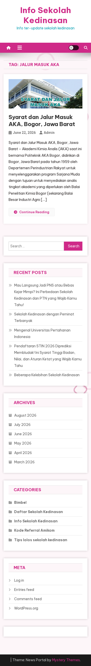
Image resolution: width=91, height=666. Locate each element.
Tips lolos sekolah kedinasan (40, 540)
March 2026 (24, 462)
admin (49, 133)
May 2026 (22, 443)
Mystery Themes (66, 660)
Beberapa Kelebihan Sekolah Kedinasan (47, 375)
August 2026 (25, 415)
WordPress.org (26, 608)
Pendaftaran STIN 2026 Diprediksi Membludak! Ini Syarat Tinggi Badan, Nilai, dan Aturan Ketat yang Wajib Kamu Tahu (48, 356)
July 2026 (22, 424)
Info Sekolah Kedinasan (45, 15)
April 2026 (23, 453)
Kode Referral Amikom (34, 530)
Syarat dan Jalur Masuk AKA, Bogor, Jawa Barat (42, 121)
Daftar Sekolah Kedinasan (38, 512)
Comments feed (28, 599)
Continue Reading (34, 212)
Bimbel (20, 502)
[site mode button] (74, 47)
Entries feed (24, 589)
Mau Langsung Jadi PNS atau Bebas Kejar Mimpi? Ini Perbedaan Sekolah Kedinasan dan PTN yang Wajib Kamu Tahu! (45, 295)
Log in (19, 580)
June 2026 (23, 434)
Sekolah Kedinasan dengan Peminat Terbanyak (44, 317)
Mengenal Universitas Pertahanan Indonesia (42, 333)
